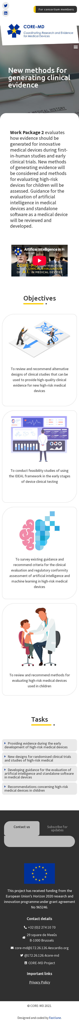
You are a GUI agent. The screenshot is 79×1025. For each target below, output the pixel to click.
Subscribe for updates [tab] (57, 828)
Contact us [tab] (22, 827)
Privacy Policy (39, 982)
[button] (75, 46)
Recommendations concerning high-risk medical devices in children (36, 788)
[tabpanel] (39, 841)
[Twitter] (5, 5)
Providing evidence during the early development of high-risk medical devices (36, 745)
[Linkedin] (5, 13)
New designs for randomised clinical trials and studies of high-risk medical (37, 758)
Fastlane (55, 1018)
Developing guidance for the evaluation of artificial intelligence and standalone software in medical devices (39, 773)
